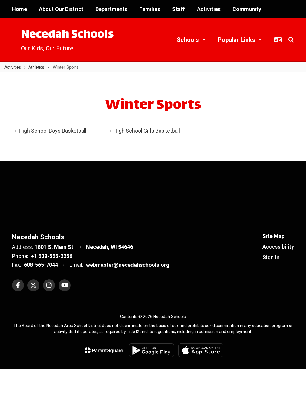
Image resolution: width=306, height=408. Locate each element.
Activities (12, 67)
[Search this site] (291, 40)
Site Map (273, 236)
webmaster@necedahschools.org (127, 265)
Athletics (36, 67)
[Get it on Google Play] (151, 350)
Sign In (270, 257)
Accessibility (278, 246)
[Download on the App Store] (200, 350)
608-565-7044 (41, 265)
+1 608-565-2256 (51, 256)
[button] (191, 39)
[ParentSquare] (104, 350)
